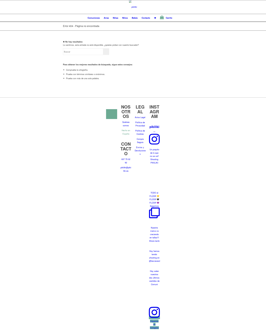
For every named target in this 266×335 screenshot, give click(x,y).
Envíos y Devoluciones (140, 150)
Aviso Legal (140, 117)
